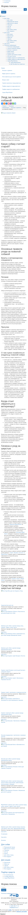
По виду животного (9, 876)
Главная (4, 106)
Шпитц (9, 28)
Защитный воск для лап (7, 605)
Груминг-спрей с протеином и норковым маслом (13, 692)
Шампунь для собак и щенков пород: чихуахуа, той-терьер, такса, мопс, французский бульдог (13, 827)
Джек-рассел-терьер (12, 23)
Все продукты (10, 31)
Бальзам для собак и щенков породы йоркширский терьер (10, 759)
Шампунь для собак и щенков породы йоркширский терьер (11, 648)
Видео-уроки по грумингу (8, 73)
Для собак (6, 18)
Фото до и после (11, 56)
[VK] (14, 896)
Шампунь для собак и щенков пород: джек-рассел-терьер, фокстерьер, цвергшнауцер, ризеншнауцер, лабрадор (12, 782)
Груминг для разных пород (14, 54)
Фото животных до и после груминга (11, 76)
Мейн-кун (9, 37)
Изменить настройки (21, 911)
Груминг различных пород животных (11, 83)
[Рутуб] (11, 896)
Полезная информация (10, 45)
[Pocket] (9, 103)
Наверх (3, 68)
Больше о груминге (12, 50)
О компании (7, 1)
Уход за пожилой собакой (13, 48)
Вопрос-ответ (10, 53)
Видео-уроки (10, 51)
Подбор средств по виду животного (16, 59)
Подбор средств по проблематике (16, 57)
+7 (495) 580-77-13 (14, 906)
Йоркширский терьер (12, 21)
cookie (10, 910)
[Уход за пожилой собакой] (14, 122)
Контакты (6, 2)
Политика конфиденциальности (9, 893)
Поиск (3, 12)
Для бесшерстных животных (17, 64)
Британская (10, 35)
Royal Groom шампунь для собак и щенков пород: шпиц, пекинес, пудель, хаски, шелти (14, 805)
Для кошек (7, 32)
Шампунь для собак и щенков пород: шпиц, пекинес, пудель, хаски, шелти (12, 626)
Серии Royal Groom (12, 61)
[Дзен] (17, 896)
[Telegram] (15, 103)
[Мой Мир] (6, 103)
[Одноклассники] (4, 103)
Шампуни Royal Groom (15, 524)
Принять (3, 914)
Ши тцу (9, 26)
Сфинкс (9, 39)
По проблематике (8, 875)
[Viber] (11, 103)
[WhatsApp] (13, 103)
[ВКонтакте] (2, 103)
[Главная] (2, 16)
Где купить (7, 43)
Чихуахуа (9, 24)
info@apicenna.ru (14, 907)
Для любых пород (11, 29)
